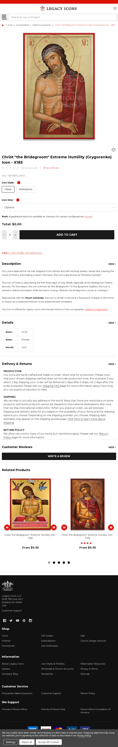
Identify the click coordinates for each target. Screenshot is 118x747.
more (88, 216)
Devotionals (8, 645)
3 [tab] (59, 563)
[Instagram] (30, 620)
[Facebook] (4, 620)
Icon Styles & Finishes (52, 663)
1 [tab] (49, 563)
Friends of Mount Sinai (53, 709)
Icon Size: (10, 199)
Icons (5, 635)
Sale (83, 635)
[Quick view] (7, 527)
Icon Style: (10, 182)
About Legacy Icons (13, 663)
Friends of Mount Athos (14, 709)
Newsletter (47, 674)
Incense (6, 640)
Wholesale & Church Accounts (57, 668)
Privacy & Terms (89, 668)
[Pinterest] (24, 620)
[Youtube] (17, 620)
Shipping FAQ (51, 385)
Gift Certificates (49, 645)
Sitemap (85, 674)
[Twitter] (11, 620)
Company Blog (10, 674)
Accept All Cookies (48, 742)
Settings (11, 742)
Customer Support (12, 610)
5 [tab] (69, 563)
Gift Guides (47, 635)
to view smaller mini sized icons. (22, 252)
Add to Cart (67, 234)
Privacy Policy (84, 735)
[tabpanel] (30, 518)
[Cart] (115, 8)
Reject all (27, 742)
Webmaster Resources (93, 663)
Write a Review (51, 168)
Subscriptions (48, 640)
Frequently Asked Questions (17, 693)
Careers (6, 668)
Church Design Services (93, 640)
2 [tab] (54, 563)
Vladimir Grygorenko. (96, 309)
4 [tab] (64, 563)
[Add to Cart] (54, 527)
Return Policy (88, 693)
